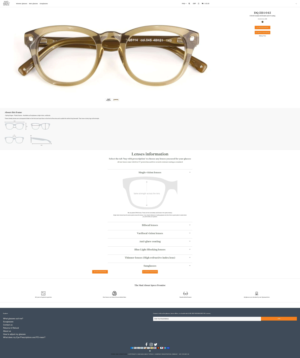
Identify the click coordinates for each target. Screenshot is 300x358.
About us (7, 330)
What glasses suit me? (13, 318)
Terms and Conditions (119, 354)
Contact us (8, 324)
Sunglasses (44, 3)
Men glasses (33, 3)
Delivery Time (262, 36)
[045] (262, 22)
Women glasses (21, 3)
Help (184, 3)
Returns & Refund (11, 327)
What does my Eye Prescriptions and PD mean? (24, 337)
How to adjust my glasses (14, 334)
